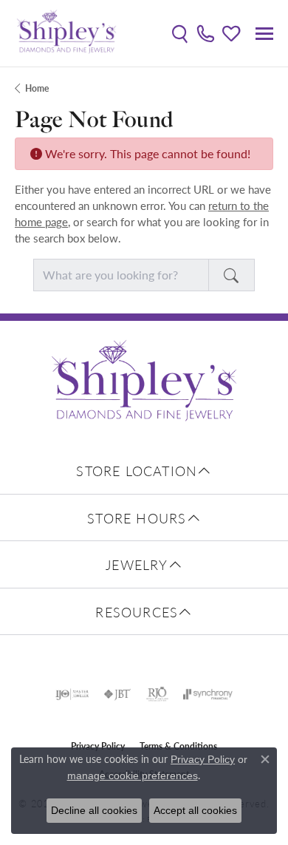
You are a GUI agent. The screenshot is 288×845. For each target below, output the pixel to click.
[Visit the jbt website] (117, 694)
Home (37, 88)
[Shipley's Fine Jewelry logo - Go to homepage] (66, 33)
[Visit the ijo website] (72, 694)
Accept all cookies (195, 810)
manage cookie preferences (132, 775)
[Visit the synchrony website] (207, 694)
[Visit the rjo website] (157, 694)
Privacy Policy (203, 759)
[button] (180, 33)
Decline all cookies (94, 810)
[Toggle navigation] (264, 34)
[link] (205, 33)
